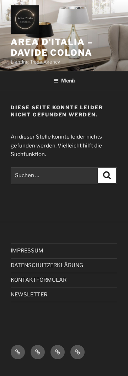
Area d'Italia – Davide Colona (52, 47)
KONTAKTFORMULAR (38, 280)
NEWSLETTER (29, 294)
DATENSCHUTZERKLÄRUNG (47, 265)
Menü (68, 80)
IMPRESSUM (27, 250)
